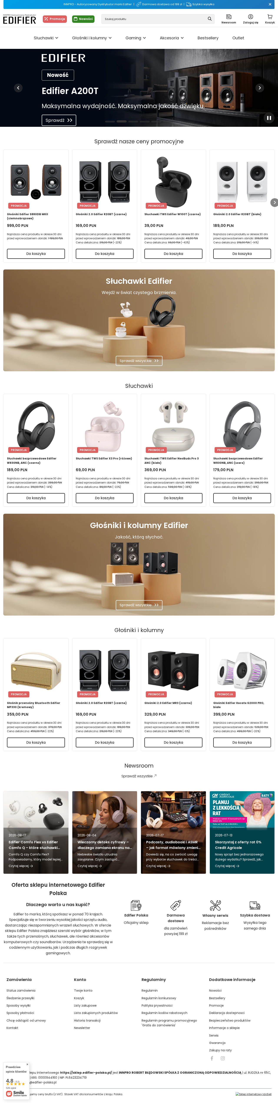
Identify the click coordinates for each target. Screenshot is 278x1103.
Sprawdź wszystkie (136, 360)
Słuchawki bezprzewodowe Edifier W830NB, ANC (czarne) (31, 460)
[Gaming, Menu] (144, 38)
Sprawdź (55, 120)
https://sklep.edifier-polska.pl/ (86, 1072)
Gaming (133, 38)
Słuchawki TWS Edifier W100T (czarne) (172, 214)
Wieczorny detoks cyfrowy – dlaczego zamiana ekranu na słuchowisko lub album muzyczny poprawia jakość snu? (103, 845)
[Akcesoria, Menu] (182, 38)
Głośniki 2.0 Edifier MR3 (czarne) (168, 703)
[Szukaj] (210, 19)
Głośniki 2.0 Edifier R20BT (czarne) (101, 214)
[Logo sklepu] (19, 19)
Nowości (86, 19)
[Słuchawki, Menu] (56, 38)
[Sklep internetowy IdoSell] (253, 1094)
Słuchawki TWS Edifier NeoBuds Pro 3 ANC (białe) (171, 460)
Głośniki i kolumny (89, 38)
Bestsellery (208, 38)
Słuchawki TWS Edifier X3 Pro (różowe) (104, 458)
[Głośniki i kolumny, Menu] (110, 38)
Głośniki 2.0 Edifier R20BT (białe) (237, 214)
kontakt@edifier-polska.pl (37, 1082)
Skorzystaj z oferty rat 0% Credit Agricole (238, 845)
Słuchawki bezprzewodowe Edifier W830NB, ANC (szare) (238, 460)
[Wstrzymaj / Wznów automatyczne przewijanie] (269, 117)
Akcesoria (169, 38)
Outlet (238, 38)
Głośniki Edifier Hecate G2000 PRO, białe (238, 705)
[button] (18, 88)
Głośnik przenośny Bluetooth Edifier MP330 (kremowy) (33, 705)
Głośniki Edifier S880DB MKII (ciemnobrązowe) (27, 216)
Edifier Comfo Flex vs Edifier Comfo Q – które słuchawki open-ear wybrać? (33, 845)
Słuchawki (43, 38)
